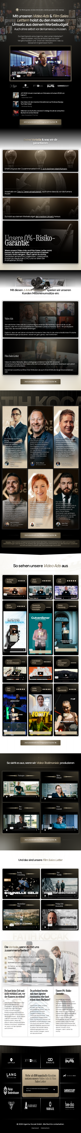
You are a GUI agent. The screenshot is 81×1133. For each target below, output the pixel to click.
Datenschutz (45, 1128)
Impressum (35, 1128)
